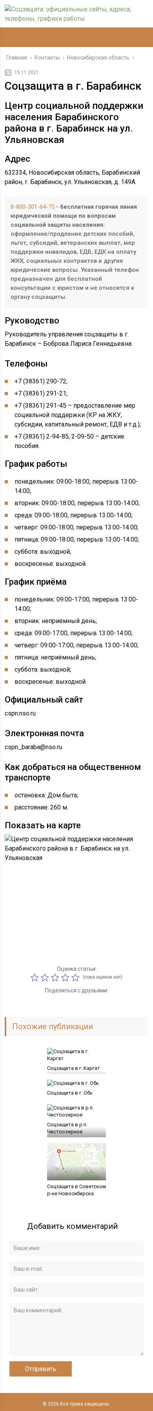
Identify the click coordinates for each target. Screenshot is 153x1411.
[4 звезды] (66, 977)
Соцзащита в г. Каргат (73, 1068)
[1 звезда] (36, 977)
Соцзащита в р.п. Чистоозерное (67, 1128)
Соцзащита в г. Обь (70, 1093)
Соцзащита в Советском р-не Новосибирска (76, 1189)
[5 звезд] (76, 977)
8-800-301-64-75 (33, 206)
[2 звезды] (46, 977)
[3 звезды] (56, 977)
